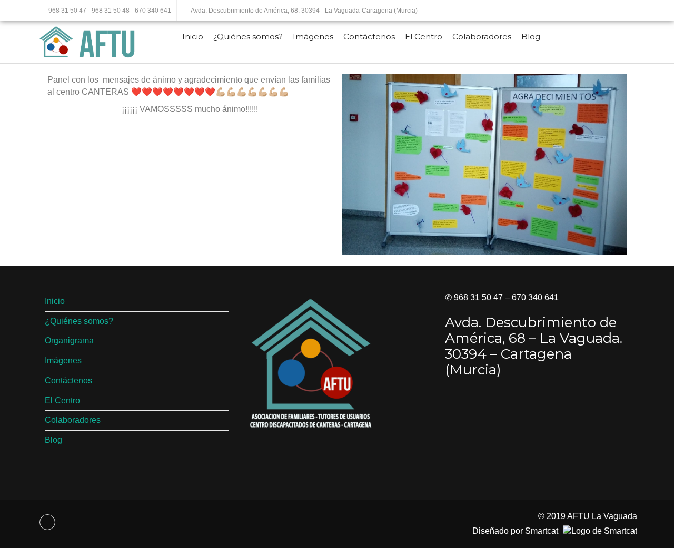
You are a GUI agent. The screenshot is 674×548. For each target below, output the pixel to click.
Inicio (192, 37)
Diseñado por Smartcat (516, 530)
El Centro (423, 37)
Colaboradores (481, 37)
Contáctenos (369, 37)
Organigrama (69, 340)
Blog (530, 37)
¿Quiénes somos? (248, 37)
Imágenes (313, 37)
